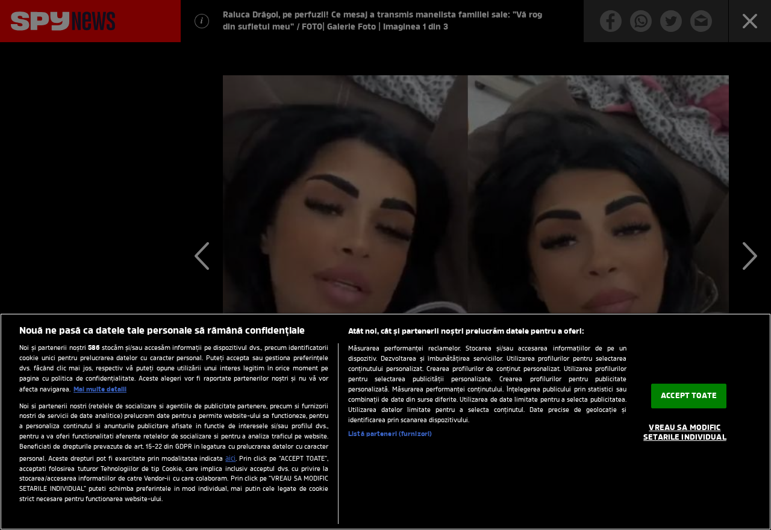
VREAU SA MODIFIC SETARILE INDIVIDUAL (684, 433)
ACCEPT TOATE (689, 396)
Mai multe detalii (99, 389)
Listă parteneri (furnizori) (390, 434)
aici (230, 459)
